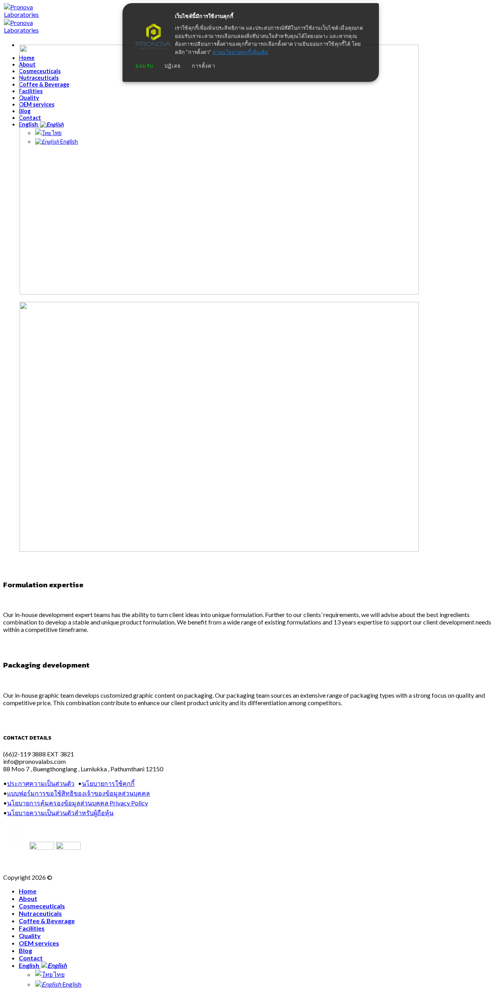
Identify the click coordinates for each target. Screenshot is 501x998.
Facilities (32, 928)
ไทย (58, 974)
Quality (30, 935)
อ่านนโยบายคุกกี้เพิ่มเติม (241, 52)
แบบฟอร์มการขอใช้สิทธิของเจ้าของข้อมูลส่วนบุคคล (78, 793)
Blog (25, 950)
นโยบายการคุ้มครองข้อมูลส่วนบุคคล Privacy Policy (77, 803)
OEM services (39, 943)
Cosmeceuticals (42, 906)
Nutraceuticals (40, 913)
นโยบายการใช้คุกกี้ (108, 783)
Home (27, 891)
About (28, 898)
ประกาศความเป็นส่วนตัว (40, 783)
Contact (31, 958)
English (29, 965)
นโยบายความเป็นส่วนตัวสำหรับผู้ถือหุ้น (60, 812)
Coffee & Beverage (47, 920)
